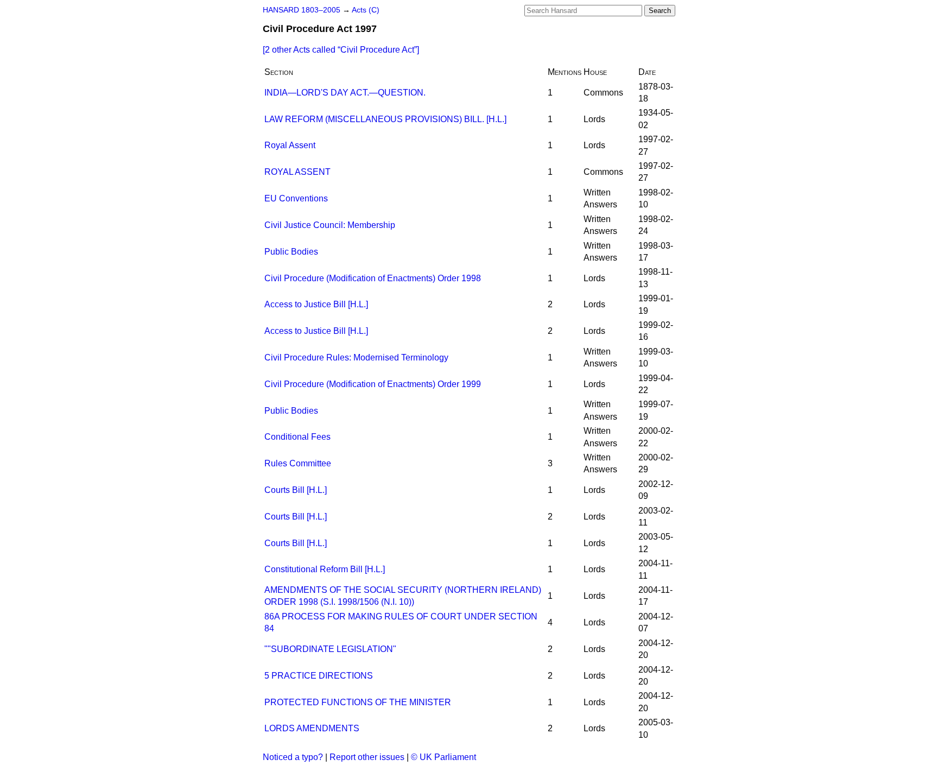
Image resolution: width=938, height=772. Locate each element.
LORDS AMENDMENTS (311, 728)
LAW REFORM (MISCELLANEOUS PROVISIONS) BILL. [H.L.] (385, 119)
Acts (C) (365, 10)
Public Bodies (291, 251)
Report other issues (366, 757)
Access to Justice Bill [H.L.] (316, 304)
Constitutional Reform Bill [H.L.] (324, 569)
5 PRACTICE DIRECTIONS (318, 675)
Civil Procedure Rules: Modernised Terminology (356, 357)
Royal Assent (289, 145)
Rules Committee (297, 463)
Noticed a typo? (293, 757)
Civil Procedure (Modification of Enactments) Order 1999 (372, 384)
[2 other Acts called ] (341, 49)
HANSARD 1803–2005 (301, 10)
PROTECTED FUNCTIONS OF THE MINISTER (357, 702)
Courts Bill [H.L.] (295, 490)
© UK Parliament (443, 757)
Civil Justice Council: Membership (329, 225)
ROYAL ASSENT (297, 171)
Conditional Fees (297, 436)
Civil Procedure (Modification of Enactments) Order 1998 (372, 278)
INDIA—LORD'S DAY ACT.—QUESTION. (345, 92)
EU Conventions (296, 198)
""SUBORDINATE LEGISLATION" (330, 649)
